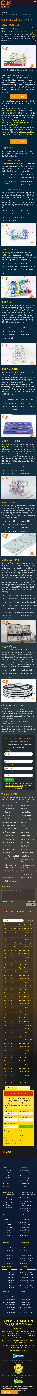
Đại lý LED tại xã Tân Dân (9, 1058)
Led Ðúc (27, 151)
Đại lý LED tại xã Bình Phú (24, 990)
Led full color (5, 444)
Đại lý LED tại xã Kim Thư (9, 969)
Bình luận (12, 29)
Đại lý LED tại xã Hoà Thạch (9, 1083)
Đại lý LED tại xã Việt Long (9, 1069)
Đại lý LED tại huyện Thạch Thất (10, 947)
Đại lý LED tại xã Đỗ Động (25, 987)
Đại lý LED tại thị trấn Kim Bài (24, 951)
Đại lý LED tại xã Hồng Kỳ (9, 1037)
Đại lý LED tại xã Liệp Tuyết (24, 1083)
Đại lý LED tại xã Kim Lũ (9, 1040)
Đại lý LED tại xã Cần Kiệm (9, 997)
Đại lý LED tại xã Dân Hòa (24, 962)
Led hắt (4, 305)
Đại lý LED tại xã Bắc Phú (9, 1033)
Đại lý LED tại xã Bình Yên (9, 994)
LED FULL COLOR (24, 1242)
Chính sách (23, 1390)
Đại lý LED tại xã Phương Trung (24, 972)
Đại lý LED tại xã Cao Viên (24, 958)
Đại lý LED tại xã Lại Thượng (10, 1012)
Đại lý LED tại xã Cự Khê (10, 962)
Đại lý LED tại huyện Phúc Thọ (25, 937)
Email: (6, 758)
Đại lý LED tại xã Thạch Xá (24, 1019)
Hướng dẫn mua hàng (21, 1386)
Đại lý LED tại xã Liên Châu (24, 969)
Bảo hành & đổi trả (15, 1388)
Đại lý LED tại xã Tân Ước (24, 976)
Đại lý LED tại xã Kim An (24, 965)
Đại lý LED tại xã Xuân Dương (9, 987)
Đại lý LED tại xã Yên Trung (9, 1026)
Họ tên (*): (7, 751)
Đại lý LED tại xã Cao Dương (9, 958)
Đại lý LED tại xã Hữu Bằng (24, 1005)
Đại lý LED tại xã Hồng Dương (9, 965)
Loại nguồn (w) (23, 1111)
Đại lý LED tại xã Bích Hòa (24, 954)
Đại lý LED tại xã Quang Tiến (24, 1055)
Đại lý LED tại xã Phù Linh (9, 1051)
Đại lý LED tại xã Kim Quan (24, 1008)
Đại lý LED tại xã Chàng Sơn (9, 1001)
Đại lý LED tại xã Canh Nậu (24, 994)
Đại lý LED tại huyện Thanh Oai (25, 944)
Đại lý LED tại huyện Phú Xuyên (10, 937)
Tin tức (11, 1386)
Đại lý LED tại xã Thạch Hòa (9, 1019)
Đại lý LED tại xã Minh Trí (24, 1044)
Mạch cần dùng (10, 1141)
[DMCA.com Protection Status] (18, 1369)
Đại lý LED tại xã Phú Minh (9, 1055)
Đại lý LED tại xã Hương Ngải (9, 1008)
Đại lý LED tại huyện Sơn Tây (10, 944)
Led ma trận (6, 1248)
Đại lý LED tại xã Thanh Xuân (24, 1062)
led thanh (10, 506)
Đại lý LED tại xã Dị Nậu (25, 1001)
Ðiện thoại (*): (9, 765)
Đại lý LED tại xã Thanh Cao (9, 980)
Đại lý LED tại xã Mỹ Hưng (10, 972)
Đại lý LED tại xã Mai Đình (25, 1040)
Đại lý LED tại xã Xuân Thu (9, 1073)
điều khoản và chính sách (14, 786)
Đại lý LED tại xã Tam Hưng (9, 976)
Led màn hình (11, 110)
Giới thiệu (5, 1386)
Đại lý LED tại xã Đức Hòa (9, 1076)
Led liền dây (5, 253)
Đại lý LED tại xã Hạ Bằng (10, 1005)
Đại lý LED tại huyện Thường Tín (25, 947)
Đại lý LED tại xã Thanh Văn (24, 983)
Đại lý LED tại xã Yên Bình (24, 1022)
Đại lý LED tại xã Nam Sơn (9, 1047)
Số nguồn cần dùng (9, 1137)
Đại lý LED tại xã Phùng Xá (24, 1012)
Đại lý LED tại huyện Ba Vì (25, 926)
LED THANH (23, 1291)
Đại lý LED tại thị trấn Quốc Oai (24, 1076)
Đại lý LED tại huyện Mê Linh (10, 933)
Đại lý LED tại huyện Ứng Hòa (10, 926)
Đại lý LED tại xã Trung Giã (24, 1065)
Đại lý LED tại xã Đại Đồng (25, 1026)
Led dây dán (5, 650)
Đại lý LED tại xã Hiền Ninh (24, 1037)
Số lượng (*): (9, 772)
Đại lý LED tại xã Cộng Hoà (24, 1080)
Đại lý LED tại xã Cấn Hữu (9, 1080)
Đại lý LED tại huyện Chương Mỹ (10, 929)
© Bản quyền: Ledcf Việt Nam (13, 1143)
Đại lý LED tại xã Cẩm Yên (24, 997)
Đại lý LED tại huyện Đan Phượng (10, 951)
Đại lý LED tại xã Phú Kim (9, 1015)
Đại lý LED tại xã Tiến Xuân (9, 1022)
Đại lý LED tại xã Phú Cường (24, 1051)
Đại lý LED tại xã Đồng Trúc (9, 1030)
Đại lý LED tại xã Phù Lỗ (24, 1047)
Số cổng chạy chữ (24, 1117)
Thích (3, 29)
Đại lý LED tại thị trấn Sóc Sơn (24, 1030)
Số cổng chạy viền (9, 1123)
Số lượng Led (8, 1117)
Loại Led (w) (8, 1111)
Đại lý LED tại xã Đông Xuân (24, 1073)
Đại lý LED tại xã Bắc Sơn (24, 1033)
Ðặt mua (20, 96)
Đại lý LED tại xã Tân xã (24, 1015)
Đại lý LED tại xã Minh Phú (9, 1044)
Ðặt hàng (9, 779)
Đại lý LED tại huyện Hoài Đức (25, 929)
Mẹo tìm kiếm (28, 920)
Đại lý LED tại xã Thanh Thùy (9, 983)
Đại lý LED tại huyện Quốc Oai (10, 940)
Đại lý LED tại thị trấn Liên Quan (9, 990)
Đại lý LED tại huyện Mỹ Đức (25, 933)
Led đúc (5, 1167)
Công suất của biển (9, 1132)
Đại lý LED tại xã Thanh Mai (24, 980)
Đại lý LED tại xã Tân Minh (9, 1062)
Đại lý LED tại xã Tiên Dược (9, 1065)
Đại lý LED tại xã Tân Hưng (24, 1058)
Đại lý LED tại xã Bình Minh (9, 954)
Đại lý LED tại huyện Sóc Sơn (25, 940)
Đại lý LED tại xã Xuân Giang (24, 1069)
